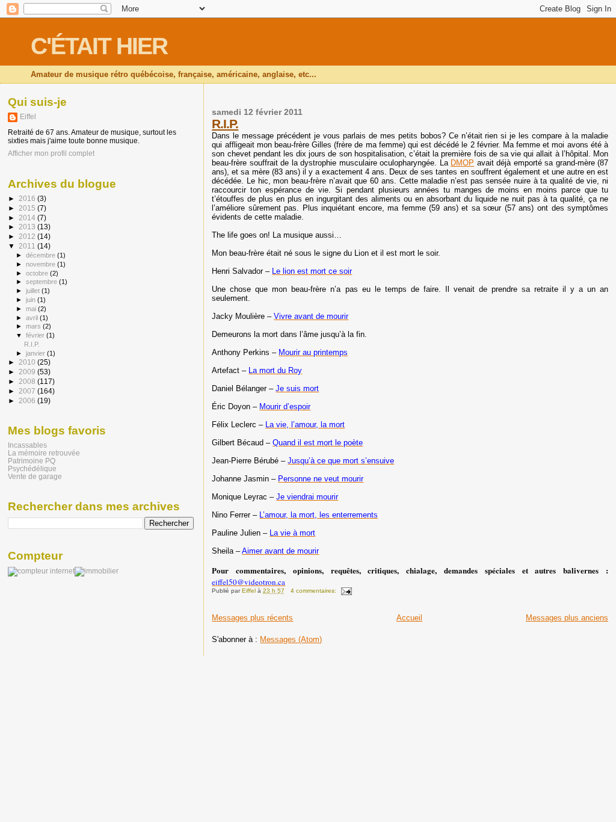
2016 (28, 198)
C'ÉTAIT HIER (99, 46)
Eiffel (28, 117)
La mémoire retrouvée (44, 453)
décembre (41, 255)
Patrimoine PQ (31, 461)
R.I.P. (225, 124)
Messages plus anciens (567, 617)
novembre (41, 264)
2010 (28, 362)
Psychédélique (32, 468)
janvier (36, 353)
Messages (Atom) (291, 639)
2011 (28, 246)
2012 (28, 236)
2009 (28, 371)
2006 (28, 400)
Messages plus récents (252, 617)
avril (33, 317)
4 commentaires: (314, 590)
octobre (38, 273)
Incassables (27, 445)
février (36, 335)
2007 (28, 391)
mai (32, 308)
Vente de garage (35, 476)
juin (31, 299)
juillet (34, 290)
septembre (42, 281)
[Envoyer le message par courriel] (346, 590)
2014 (28, 217)
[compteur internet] (41, 571)
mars (34, 326)
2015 (28, 208)
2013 (28, 226)
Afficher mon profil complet (51, 153)
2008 (28, 381)
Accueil (409, 617)
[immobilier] (97, 571)
